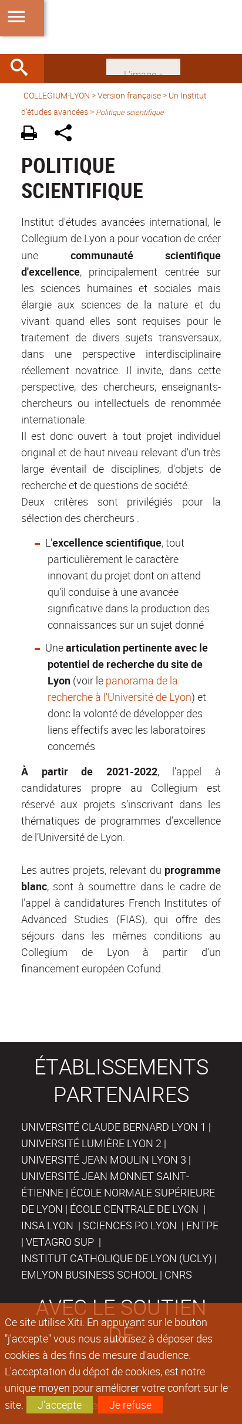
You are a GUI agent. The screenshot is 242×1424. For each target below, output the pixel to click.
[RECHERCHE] (23, 68)
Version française (129, 95)
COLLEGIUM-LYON (56, 95)
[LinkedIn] (143, 66)
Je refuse (130, 1405)
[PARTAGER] (67, 134)
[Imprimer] (33, 134)
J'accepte (60, 1405)
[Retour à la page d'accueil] (121, 27)
